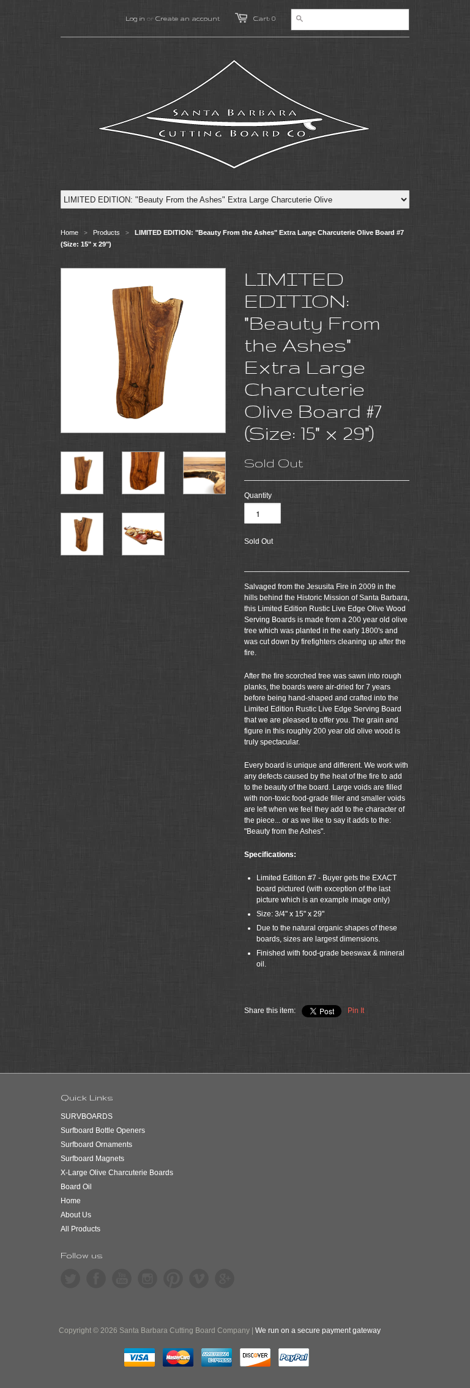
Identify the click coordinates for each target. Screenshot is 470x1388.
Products (106, 232)
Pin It (356, 1010)
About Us (76, 1215)
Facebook (96, 1278)
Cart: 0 (264, 18)
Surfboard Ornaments (96, 1144)
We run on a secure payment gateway (318, 1330)
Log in (135, 18)
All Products (80, 1229)
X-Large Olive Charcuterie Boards (117, 1172)
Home (71, 1201)
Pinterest (173, 1278)
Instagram (147, 1278)
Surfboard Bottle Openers (103, 1130)
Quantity (258, 495)
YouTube (122, 1278)
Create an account (187, 18)
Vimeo (199, 1278)
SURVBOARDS (87, 1116)
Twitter (70, 1278)
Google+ (224, 1278)
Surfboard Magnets (92, 1158)
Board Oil (76, 1186)
